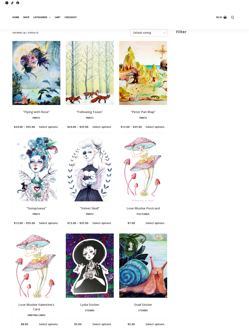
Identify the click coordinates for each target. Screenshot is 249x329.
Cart (58, 17)
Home (15, 17)
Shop (26, 17)
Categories (40, 17)
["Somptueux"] (36, 169)
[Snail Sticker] (143, 266)
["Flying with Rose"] (36, 73)
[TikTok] (12, 2)
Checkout (71, 17)
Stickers (89, 310)
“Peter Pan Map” (143, 112)
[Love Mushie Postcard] (143, 169)
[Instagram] (6, 2)
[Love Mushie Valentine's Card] (36, 266)
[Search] (232, 17)
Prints (36, 117)
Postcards (143, 214)
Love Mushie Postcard (143, 208)
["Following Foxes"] (90, 73)
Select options (48, 127)
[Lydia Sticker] (90, 266)
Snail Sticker (143, 304)
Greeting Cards (36, 315)
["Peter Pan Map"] (143, 73)
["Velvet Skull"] (90, 169)
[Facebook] (17, 2)
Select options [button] (155, 223)
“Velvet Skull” (90, 208)
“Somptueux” (36, 208)
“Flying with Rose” (36, 112)
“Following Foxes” (89, 112)
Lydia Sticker (89, 304)
